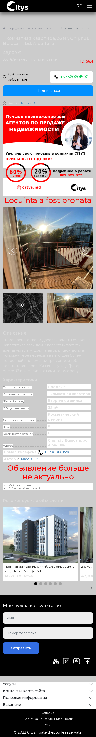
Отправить (21, 648)
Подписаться (48, 90)
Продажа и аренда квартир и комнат (34, 28)
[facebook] (87, 661)
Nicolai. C (29, 459)
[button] (83, 250)
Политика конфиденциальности (48, 719)
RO (79, 6)
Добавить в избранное (18, 77)
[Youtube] (56, 661)
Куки (48, 724)
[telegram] (66, 661)
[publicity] (48, 150)
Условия (48, 713)
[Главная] (4, 28)
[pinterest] (76, 661)
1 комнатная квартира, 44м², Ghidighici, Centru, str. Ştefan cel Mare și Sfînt (39, 569)
